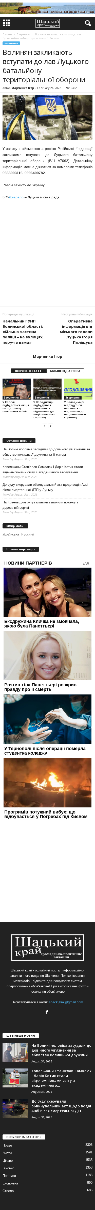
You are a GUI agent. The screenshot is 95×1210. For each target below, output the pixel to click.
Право (7, 1145)
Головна (7, 34)
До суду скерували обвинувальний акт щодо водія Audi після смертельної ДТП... (61, 1106)
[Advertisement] (47, 253)
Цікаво (8, 1160)
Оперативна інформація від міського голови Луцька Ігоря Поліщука (76, 331)
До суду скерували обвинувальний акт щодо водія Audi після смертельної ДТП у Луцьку (45, 487)
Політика (9, 1176)
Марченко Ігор (22, 88)
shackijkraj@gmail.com (66, 1002)
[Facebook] (47, 1012)
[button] (87, 23)
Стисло (8, 1191)
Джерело (16, 197)
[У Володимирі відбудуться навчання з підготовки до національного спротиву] (47, 389)
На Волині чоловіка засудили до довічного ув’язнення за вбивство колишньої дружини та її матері (46, 451)
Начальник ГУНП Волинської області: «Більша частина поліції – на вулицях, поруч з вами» (23, 331)
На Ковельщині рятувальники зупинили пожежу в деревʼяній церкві (41, 504)
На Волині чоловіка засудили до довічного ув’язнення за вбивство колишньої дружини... (61, 1050)
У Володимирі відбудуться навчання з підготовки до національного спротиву (44, 409)
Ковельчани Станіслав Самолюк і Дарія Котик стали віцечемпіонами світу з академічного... (61, 1078)
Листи (7, 1153)
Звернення (11, 43)
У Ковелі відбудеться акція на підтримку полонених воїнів (16, 406)
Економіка (10, 1183)
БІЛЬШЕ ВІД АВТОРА (65, 371)
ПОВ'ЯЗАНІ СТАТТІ (29, 371)
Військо (8, 1168)
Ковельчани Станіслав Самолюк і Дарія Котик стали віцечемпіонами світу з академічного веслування (43, 469)
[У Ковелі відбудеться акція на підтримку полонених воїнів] (17, 389)
